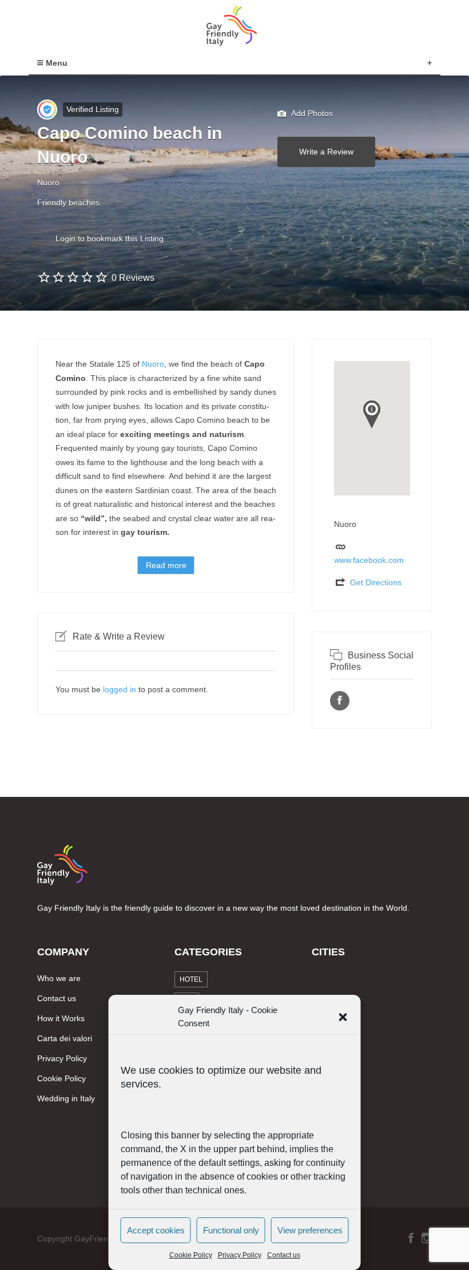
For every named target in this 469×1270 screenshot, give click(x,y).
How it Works (61, 1018)
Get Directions (376, 582)
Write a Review (326, 151)
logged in (119, 689)
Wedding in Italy (66, 1098)
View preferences (310, 1230)
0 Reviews (133, 278)
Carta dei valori (64, 1038)
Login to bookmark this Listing (109, 238)
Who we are (59, 978)
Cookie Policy (190, 1255)
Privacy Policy (239, 1255)
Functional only (231, 1230)
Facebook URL (339, 701)
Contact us (283, 1255)
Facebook (411, 1238)
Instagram (427, 1238)
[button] (343, 1017)
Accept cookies (156, 1230)
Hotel (191, 979)
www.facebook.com (369, 560)
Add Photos (311, 113)
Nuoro (153, 363)
